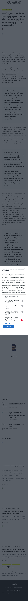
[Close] (24, 269)
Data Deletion (6, 332)
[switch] (22, 301)
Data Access (13, 332)
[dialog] (14, 300)
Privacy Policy (22, 332)
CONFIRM (8, 326)
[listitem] (14, 297)
